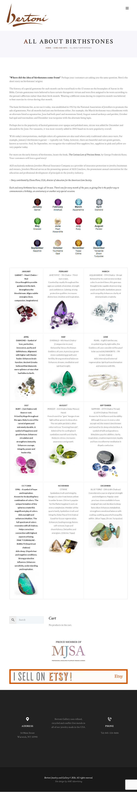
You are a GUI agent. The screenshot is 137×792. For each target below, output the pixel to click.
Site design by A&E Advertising (68, 781)
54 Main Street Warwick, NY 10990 (27, 735)
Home (48, 48)
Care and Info (60, 48)
